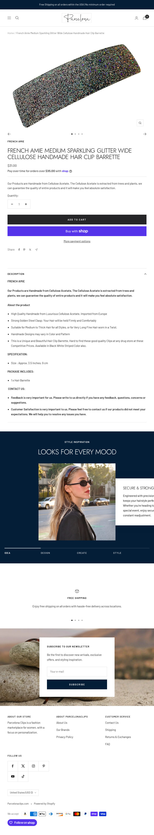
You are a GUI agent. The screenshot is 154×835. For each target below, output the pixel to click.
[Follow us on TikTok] (23, 776)
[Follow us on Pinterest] (43, 766)
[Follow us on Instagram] (33, 766)
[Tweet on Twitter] (30, 249)
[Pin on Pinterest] (24, 249)
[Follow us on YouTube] (13, 776)
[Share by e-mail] (36, 250)
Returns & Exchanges (118, 737)
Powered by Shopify (44, 803)
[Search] (17, 18)
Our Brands (62, 729)
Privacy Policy (64, 737)
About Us (61, 722)
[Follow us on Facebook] (13, 766)
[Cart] (144, 18)
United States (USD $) (21, 792)
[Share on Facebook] (19, 249)
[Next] (144, 134)
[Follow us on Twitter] (23, 766)
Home (11, 33)
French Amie (16, 141)
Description (16, 273)
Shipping (110, 729)
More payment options (77, 241)
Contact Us (112, 722)
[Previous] (9, 134)
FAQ (107, 744)
